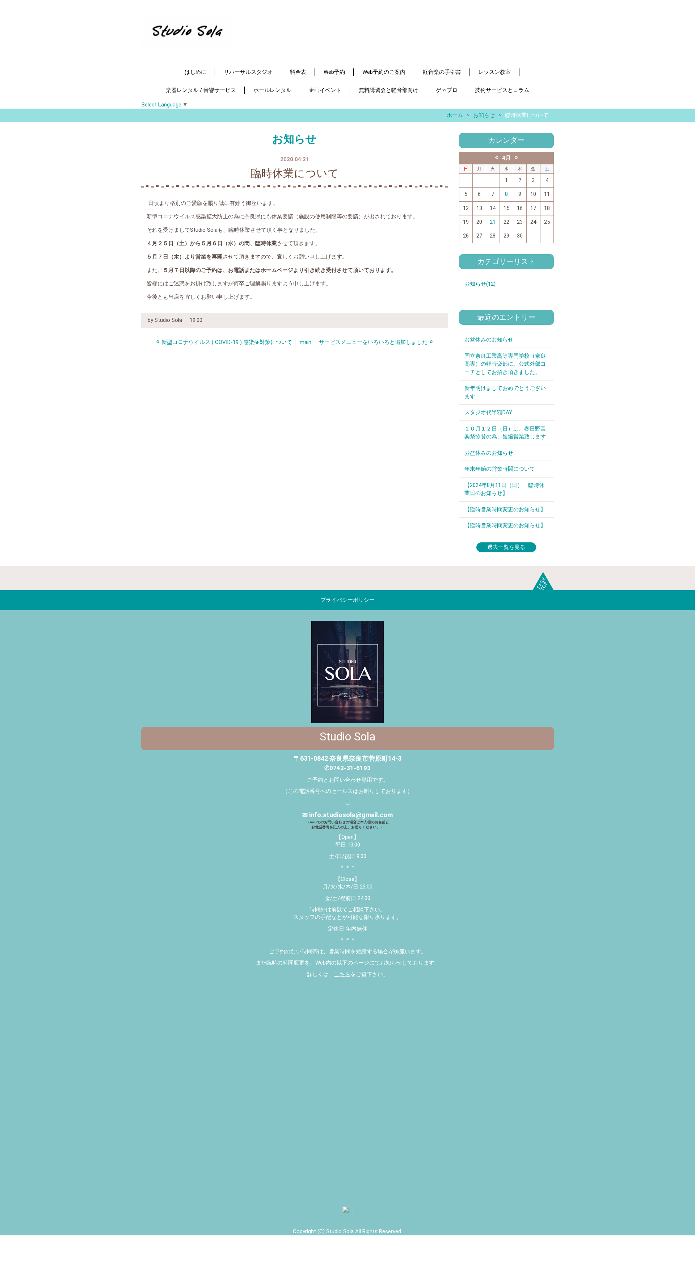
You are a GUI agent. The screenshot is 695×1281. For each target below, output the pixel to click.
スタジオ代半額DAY (488, 412)
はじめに (195, 72)
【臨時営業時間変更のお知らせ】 (505, 509)
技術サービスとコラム (502, 90)
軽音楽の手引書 (442, 72)
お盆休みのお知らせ (488, 339)
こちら (342, 974)
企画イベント (325, 90)
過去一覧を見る (506, 547)
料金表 (298, 72)
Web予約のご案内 (383, 72)
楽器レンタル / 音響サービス (201, 90)
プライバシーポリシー (347, 600)
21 (493, 222)
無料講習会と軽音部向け (388, 90)
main (305, 342)
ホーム (455, 115)
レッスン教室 (494, 72)
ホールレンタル (272, 90)
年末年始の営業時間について (499, 469)
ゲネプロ (447, 90)
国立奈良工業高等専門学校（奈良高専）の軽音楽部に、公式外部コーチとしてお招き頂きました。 (505, 364)
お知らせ (484, 115)
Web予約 (334, 72)
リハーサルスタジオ (248, 72)
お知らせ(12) (480, 284)
